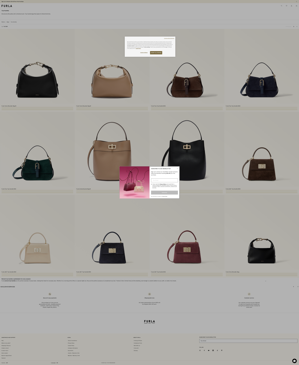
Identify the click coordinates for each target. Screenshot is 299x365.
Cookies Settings (144, 52)
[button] (294, 361)
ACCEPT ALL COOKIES (156, 52)
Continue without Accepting (169, 38)
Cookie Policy (138, 48)
